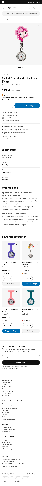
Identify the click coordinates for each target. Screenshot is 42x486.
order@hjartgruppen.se (9, 466)
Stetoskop (5, 415)
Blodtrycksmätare (7, 417)
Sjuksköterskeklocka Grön (30, 310)
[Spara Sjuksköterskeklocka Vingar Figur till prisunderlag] (37, 244)
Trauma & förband (7, 380)
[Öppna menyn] (39, 8)
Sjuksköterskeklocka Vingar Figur (30, 263)
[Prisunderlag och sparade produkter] (30, 8)
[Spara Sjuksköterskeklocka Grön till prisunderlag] (37, 291)
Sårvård (4, 389)
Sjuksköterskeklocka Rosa (10, 310)
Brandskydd (5, 395)
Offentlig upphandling (9, 429)
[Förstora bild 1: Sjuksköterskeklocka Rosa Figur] (21, 44)
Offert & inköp (6, 427)
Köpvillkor (5, 446)
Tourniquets (6, 404)
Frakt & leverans (7, 444)
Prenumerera (21, 362)
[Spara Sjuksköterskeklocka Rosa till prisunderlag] (17, 291)
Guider (4, 451)
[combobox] (21, 13)
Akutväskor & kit (7, 387)
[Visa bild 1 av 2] (19, 67)
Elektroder (5, 410)
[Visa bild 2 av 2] (22, 67)
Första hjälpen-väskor (8, 419)
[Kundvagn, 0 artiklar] (34, 8)
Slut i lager (11, 284)
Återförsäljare (6, 432)
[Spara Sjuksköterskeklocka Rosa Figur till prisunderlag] (38, 26)
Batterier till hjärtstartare (9, 408)
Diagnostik (5, 384)
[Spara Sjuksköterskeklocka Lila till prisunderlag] (17, 244)
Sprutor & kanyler (7, 391)
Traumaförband (7, 406)
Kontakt (4, 440)
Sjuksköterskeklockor (14, 20)
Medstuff (5, 75)
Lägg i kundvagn (27, 105)
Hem (3, 20)
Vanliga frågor (6, 442)
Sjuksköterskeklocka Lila (10, 263)
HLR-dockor (5, 412)
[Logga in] (25, 8)
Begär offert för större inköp (10, 139)
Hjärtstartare (6, 382)
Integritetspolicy (13, 368)
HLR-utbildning (6, 393)
